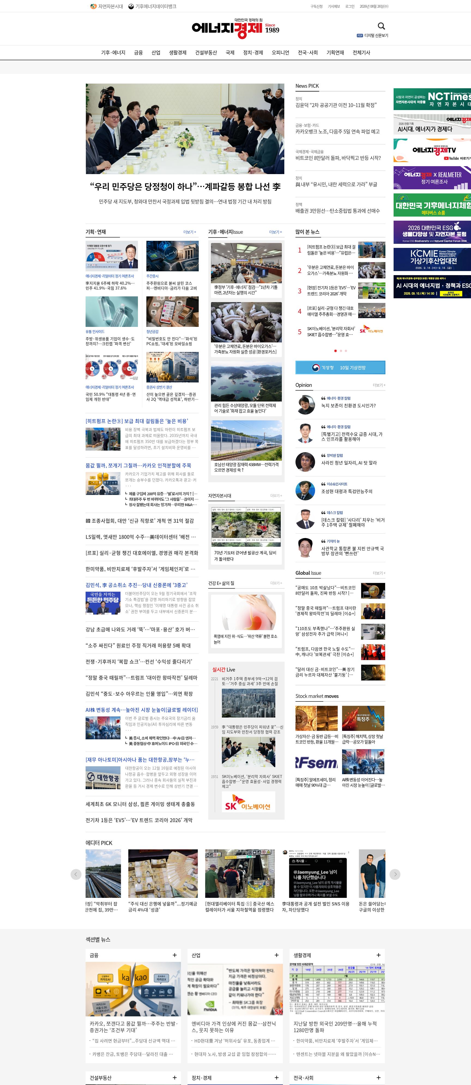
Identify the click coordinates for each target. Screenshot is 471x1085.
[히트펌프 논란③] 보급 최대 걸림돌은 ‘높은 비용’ (137, 421)
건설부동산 (206, 52)
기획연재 (335, 52)
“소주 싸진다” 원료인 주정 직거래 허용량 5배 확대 (138, 645)
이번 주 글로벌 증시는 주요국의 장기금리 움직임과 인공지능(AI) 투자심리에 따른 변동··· (160, 724)
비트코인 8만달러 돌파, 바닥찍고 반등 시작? (338, 155)
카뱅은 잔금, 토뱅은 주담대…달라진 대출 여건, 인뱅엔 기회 (134, 1053)
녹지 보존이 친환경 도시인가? (348, 405)
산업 (156, 52)
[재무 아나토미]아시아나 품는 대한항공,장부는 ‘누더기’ (142, 759)
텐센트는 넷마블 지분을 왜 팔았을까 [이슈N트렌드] (338, 1053)
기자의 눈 (333, 541)
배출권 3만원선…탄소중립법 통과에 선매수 (337, 208)
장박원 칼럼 (335, 455)
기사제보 (334, 6)
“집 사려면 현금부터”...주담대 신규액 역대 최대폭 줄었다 (134, 1040)
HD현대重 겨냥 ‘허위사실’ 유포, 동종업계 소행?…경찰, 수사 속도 (236, 1040)
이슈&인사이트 (337, 484)
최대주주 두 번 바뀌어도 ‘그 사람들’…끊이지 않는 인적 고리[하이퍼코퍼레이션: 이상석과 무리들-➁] (164, 499)
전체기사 (361, 52)
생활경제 (177, 52)
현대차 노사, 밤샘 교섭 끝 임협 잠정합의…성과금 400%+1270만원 (236, 1053)
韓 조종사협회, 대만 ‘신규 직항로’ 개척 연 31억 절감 (140, 520)
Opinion (303, 384)
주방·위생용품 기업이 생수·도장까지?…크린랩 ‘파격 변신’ (110, 341)
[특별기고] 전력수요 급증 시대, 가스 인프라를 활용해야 (352, 436)
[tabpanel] (340, 291)
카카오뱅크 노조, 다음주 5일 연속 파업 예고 (337, 128)
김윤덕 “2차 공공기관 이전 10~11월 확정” (336, 102)
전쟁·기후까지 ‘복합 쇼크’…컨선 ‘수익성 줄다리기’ (139, 661)
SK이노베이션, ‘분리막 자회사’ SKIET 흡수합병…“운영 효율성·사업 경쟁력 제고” (252, 733)
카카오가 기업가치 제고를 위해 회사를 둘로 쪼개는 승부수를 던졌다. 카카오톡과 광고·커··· (161, 479)
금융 (138, 52)
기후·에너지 (113, 52)
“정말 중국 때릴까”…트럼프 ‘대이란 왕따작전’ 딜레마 (142, 677)
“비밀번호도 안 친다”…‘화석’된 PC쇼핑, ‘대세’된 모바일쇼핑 (171, 341)
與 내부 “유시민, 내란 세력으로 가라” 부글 (336, 181)
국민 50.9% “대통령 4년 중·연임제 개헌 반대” (111, 397)
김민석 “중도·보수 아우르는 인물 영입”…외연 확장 (139, 693)
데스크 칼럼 (335, 512)
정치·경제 (253, 52)
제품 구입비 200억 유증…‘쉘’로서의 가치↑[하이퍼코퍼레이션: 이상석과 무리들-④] (164, 493)
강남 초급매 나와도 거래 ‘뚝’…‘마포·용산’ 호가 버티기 (142, 629)
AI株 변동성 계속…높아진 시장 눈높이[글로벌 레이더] (142, 709)
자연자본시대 (110, 6)
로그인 (349, 6)
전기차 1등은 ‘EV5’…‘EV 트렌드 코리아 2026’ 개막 (139, 820)
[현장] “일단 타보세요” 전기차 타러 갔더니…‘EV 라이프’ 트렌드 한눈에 (252, 779)
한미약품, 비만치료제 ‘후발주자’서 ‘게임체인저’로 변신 (142, 569)
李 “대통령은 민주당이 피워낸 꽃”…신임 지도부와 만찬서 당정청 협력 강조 (252, 681)
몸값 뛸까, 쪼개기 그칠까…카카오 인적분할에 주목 (138, 465)
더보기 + (189, 231)
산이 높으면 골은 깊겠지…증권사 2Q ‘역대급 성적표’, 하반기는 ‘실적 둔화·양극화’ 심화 (172, 397)
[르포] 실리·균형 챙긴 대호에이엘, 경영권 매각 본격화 (142, 553)
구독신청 (316, 6)
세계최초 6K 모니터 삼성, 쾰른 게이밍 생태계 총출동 (140, 804)
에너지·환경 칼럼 (338, 398)
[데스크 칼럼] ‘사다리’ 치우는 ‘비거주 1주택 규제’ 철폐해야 (353, 522)
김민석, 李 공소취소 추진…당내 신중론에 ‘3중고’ (137, 585)
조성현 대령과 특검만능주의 (347, 491)
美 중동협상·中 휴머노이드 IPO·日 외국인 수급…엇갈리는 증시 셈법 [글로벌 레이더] (164, 743)
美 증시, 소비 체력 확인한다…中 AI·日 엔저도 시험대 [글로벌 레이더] (164, 738)
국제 (230, 52)
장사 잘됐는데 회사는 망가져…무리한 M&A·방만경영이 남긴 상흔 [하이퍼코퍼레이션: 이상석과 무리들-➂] (164, 504)
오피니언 (280, 52)
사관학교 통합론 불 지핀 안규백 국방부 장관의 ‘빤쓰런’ (352, 551)
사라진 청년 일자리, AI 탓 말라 (349, 462)
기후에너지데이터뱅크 (155, 6)
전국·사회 (308, 52)
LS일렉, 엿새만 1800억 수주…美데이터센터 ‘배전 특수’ (142, 536)
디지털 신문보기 (376, 35)
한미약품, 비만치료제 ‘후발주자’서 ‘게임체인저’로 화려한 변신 (338, 1040)
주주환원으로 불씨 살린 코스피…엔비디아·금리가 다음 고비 (171, 285)
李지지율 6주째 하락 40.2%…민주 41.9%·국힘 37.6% (110, 285)
